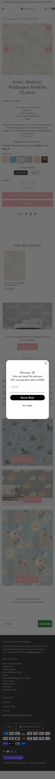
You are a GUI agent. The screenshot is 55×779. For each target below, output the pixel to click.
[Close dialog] (46, 363)
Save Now (27, 397)
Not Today (27, 406)
